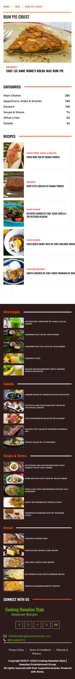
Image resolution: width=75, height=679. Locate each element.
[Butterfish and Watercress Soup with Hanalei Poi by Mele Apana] (13, 467)
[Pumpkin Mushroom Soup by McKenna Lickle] (13, 514)
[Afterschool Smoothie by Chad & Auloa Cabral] (13, 323)
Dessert (11, 67)
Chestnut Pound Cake (36, 538)
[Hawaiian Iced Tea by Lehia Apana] (13, 335)
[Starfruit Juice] (13, 358)
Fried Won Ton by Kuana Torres (43, 157)
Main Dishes (33, 210)
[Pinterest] (37, 625)
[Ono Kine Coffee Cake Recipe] (13, 562)
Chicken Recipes (36, 269)
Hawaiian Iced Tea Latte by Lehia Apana (45, 346)
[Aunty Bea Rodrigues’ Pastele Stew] (13, 502)
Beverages (11, 312)
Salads (8, 384)
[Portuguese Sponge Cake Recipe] (13, 550)
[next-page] (11, 291)
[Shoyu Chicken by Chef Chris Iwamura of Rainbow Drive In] (13, 271)
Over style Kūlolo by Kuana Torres (45, 186)
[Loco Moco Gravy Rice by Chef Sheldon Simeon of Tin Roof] (13, 242)
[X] (46, 625)
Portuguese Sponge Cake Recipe (41, 550)
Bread (8, 528)
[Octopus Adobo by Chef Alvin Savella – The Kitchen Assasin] (13, 213)
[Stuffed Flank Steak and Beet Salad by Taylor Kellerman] (13, 406)
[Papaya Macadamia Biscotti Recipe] (13, 586)
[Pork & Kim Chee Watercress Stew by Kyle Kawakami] (13, 490)
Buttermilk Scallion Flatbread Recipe (45, 574)
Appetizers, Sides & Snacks (42, 153)
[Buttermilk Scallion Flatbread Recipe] (13, 574)
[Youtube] (56, 625)
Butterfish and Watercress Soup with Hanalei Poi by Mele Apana (45, 466)
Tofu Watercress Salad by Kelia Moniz (45, 418)
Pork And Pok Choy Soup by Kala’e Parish (46, 478)
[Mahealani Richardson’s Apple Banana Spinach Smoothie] (13, 370)
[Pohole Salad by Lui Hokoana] (13, 442)
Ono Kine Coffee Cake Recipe (39, 562)
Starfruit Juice (32, 358)
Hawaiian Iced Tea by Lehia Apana (42, 334)
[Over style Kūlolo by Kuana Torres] (13, 184)
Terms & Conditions (40, 649)
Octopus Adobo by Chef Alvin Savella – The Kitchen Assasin (47, 215)
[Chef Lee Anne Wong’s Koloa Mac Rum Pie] (37, 42)
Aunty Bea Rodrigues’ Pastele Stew (43, 502)
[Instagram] (28, 625)
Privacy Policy (16, 649)
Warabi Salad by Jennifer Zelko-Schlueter (47, 394)
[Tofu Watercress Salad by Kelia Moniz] (13, 418)
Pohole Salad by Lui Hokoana (40, 442)
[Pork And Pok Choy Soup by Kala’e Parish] (13, 478)
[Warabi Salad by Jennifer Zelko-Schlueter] (13, 395)
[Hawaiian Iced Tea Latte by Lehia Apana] (13, 346)
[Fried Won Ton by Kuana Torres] (13, 155)
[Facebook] (19, 625)
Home (6, 6)
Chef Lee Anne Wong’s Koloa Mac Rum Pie (34, 71)
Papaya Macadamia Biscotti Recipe (42, 586)
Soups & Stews (15, 456)
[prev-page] (5, 291)
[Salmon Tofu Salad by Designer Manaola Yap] (13, 430)
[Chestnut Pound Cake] (13, 539)
